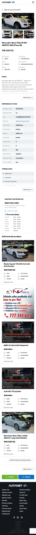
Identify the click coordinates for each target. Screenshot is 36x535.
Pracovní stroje (6, 508)
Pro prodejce (18, 521)
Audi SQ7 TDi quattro (12, 391)
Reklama (18, 523)
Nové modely (23, 503)
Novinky (21, 498)
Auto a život (23, 508)
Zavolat (11, 477)
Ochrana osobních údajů (18, 530)
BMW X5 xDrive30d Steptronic (16, 345)
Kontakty (18, 526)
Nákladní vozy (6, 495)
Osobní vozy (5, 490)
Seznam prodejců (24, 490)
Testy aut (22, 492)
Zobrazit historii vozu (22, 121)
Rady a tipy (22, 500)
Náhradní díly (6, 511)
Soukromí (18, 528)
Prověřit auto (23, 495)
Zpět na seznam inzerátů (12, 10)
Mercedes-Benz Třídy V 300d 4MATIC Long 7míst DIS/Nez (15, 437)
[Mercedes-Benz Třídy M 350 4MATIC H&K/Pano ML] (18, 21)
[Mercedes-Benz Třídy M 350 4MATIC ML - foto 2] (7, 34)
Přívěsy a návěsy (7, 503)
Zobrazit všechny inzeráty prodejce (20, 460)
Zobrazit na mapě (12, 211)
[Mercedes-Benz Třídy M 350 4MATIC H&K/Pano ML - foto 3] (18, 34)
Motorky (4, 500)
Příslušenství (6, 514)
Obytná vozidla (6, 498)
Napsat (27, 477)
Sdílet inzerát (27, 469)
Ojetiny (21, 506)
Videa (21, 511)
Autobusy (5, 506)
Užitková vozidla (7, 492)
